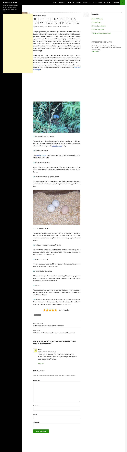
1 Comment (65, 26)
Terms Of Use (87, 2)
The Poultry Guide (10, 2)
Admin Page (116, 2)
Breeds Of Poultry (97, 19)
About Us (61, 2)
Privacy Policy (97, 2)
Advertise (107, 2)
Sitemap (78, 2)
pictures (37, 315)
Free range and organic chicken (101, 33)
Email (35, 414)
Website (36, 422)
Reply (42, 363)
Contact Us (70, 2)
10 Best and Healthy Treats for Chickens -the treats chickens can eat (54, 332)
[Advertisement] (56, 87)
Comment (37, 380)
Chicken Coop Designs (99, 26)
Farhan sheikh (54, 26)
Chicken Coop (96, 22)
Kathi (40, 349)
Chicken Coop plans (98, 29)
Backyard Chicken (39, 15)
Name (35, 406)
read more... (95, 51)
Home (55, 2)
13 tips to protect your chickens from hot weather (48, 324)
